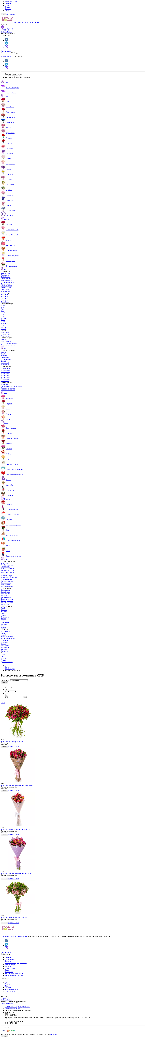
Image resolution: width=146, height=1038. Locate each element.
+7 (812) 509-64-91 (7, 30)
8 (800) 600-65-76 (6, 32)
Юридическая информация (14, 973)
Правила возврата (11, 959)
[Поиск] (1, 24)
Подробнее (54, 1034)
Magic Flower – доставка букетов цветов (14, 936)
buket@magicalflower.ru (12, 1009)
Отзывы (7, 7)
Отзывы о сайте (10, 968)
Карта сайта (9, 972)
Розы (6, 986)
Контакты (8, 9)
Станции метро (10, 991)
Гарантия (8, 3)
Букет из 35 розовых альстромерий (12, 741)
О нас (7, 10)
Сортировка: (5, 680)
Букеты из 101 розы (11, 989)
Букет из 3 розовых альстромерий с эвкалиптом (17, 785)
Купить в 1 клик (13, 746)
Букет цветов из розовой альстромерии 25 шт (16, 917)
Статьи (7, 5)
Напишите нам (6, 51)
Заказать (4, 746)
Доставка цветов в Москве (14, 975)
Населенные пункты (12, 993)
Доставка (8, 961)
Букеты (7, 984)
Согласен (4, 1036)
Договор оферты (10, 964)
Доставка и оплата (11, 1)
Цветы (7, 982)
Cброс (3, 703)
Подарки (8, 987)
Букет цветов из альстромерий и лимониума (16, 829)
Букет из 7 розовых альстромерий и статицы (16, 873)
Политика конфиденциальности (16, 963)
